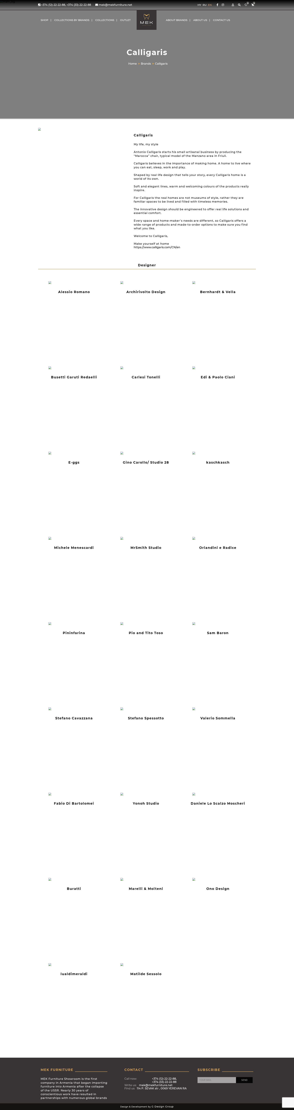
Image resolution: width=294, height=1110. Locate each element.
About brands (176, 20)
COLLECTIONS (104, 20)
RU (205, 4)
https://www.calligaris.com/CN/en (157, 247)
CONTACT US (221, 20)
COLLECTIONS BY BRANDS (71, 20)
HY (200, 4)
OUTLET (125, 20)
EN (210, 4)
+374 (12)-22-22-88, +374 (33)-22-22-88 (65, 4)
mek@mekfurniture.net (115, 4)
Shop (44, 20)
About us (200, 20)
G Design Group (163, 1106)
